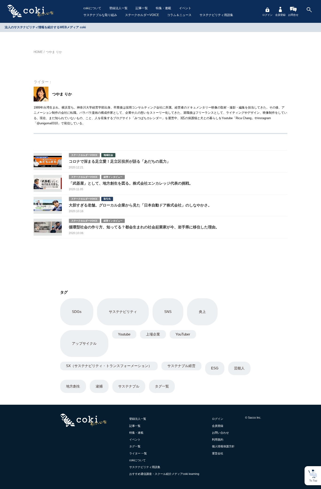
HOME (38, 52)
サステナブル (128, 386)
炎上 (202, 312)
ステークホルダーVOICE (142, 15)
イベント (185, 8)
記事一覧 (142, 8)
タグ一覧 (162, 386)
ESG (215, 368)
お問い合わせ (220, 432)
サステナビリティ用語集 (216, 15)
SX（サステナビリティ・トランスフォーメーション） (109, 366)
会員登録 (280, 14)
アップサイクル (84, 343)
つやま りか (54, 52)
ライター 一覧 (138, 453)
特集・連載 (163, 8)
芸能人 (239, 368)
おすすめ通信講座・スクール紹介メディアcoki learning (164, 474)
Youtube (124, 334)
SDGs (77, 312)
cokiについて (92, 8)
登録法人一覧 (118, 8)
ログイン (267, 14)
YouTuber (183, 334)
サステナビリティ (123, 312)
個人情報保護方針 (223, 446)
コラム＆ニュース (179, 15)
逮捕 (99, 386)
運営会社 (217, 453)
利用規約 (217, 439)
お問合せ (293, 14)
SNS (168, 312)
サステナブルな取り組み (100, 15)
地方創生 (73, 386)
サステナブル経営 (181, 366)
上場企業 (153, 334)
